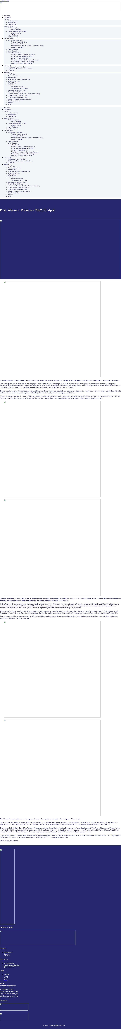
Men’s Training (16, 29)
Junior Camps (12, 51)
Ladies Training (16, 33)
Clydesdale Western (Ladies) (17, 31)
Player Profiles (12, 24)
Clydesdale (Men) (13, 28)
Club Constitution (13, 101)
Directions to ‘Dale (14, 81)
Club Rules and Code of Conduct (18, 95)
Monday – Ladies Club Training (21, 63)
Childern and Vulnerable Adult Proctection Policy (27, 45)
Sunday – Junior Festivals (19, 58)
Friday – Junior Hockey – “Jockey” (22, 56)
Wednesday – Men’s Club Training (22, 62)
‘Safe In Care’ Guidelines (19, 42)
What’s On (11, 74)
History (10, 102)
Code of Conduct (17, 44)
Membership (12, 22)
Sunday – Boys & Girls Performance (23, 54)
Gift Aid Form (12, 83)
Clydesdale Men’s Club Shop (17, 67)
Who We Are (12, 77)
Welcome (7, 15)
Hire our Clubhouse (14, 76)
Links (9, 104)
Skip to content (4, 1)
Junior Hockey (8, 38)
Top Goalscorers (13, 37)
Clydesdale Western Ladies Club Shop (20, 69)
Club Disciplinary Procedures (17, 97)
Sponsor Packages (17, 86)
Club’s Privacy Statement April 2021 (19, 99)
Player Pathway (13, 35)
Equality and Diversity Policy (17, 90)
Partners (10, 85)
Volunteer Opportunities (19, 88)
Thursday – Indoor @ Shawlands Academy (25, 60)
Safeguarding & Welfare (15, 40)
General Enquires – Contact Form (19, 79)
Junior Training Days (14, 53)
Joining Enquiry (13, 21)
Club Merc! (11, 70)
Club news (7, 17)
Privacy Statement (17, 47)
